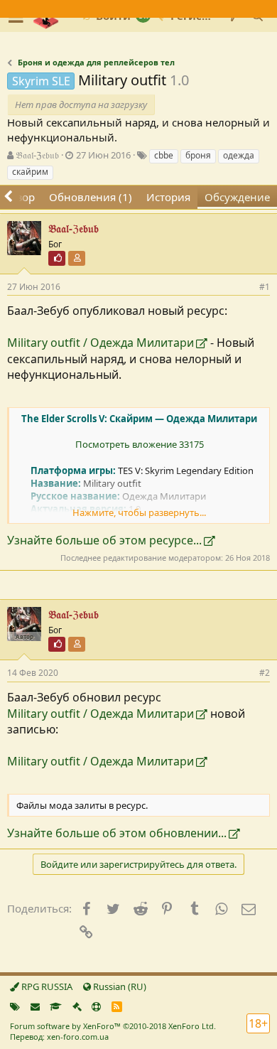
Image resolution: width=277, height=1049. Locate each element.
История (168, 197)
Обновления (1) (90, 197)
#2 (264, 673)
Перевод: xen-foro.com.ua (59, 1036)
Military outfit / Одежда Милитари (100, 342)
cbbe (163, 155)
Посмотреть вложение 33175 (139, 444)
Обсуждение (237, 197)
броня (198, 155)
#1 (264, 287)
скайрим (30, 172)
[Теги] (15, 1006)
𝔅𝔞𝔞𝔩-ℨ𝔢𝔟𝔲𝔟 (37, 155)
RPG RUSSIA (45, 986)
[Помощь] (96, 1006)
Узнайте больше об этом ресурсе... (104, 540)
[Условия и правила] (56, 1006)
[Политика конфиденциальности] (77, 1006)
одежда (238, 155)
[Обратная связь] (35, 1006)
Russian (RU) (118, 986)
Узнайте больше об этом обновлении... (117, 833)
